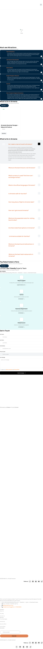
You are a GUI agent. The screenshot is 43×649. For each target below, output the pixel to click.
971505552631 (21, 327)
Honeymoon (2, 621)
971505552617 (21, 298)
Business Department (21, 308)
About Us (2, 611)
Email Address (2, 345)
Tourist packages (3, 619)
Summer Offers (3, 624)
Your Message (2, 357)
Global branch (21, 323)
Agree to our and (10, 369)
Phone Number (2, 351)
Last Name (2, 340)
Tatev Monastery (10, 51)
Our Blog (2, 613)
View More (3, 105)
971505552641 (21, 312)
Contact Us (2, 616)
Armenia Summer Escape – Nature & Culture (9, 126)
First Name (2, 334)
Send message (21, 373)
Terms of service (9, 369)
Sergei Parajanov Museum (12, 75)
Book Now (4, 133)
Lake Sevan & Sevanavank (12, 59)
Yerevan (8, 83)
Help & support (21, 280)
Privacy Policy (16, 369)
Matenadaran (9, 67)
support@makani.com (21, 284)
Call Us (21, 294)
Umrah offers (2, 626)
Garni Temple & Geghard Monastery (14, 93)
